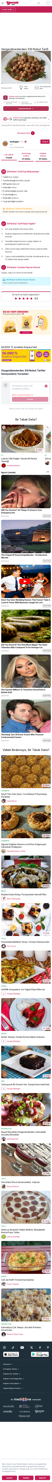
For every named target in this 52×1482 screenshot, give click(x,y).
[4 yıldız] (27, 298)
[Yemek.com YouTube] (22, 1347)
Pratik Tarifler (7, 9)
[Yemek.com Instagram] (4, 1347)
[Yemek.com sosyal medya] (22, 1399)
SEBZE (3, 986)
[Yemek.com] (13, 3)
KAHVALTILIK (6, 1129)
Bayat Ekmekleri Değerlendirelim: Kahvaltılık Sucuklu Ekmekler (23, 1133)
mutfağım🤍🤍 (17, 141)
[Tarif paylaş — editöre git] (26, 320)
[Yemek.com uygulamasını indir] (11, 1354)
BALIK (3, 891)
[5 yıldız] (31, 298)
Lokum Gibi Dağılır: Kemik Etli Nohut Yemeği (19, 460)
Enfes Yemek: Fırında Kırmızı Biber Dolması (23, 1037)
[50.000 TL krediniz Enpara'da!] (26, 355)
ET (2, 455)
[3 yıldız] (23, 298)
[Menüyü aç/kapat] (2, 3)
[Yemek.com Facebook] (40, 1347)
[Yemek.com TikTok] (13, 1347)
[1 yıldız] (16, 298)
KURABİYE (5, 791)
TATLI (3, 938)
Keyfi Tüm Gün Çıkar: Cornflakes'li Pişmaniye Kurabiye (24, 795)
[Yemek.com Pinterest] (48, 1347)
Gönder (30, 399)
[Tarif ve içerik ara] (38, 3)
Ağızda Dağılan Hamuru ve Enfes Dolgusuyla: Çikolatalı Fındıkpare (24, 845)
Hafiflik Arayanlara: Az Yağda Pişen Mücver (23, 989)
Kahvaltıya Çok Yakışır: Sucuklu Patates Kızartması (21, 1328)
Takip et (45, 142)
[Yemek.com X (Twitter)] (31, 1347)
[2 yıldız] (19, 298)
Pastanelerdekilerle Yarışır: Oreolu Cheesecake (25, 942)
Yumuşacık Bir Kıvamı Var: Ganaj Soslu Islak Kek (25, 1084)
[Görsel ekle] (46, 386)
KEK (2, 1081)
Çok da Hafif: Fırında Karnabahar (17, 1280)
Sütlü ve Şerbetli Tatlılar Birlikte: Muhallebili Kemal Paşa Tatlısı (23, 1231)
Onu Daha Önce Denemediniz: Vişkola (20, 1182)
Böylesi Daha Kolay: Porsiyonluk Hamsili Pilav (23, 894)
